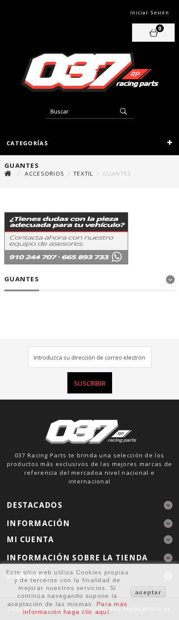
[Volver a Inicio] (8, 173)
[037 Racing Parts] (89, 72)
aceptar (148, 592)
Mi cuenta (30, 539)
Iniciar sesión (149, 12)
